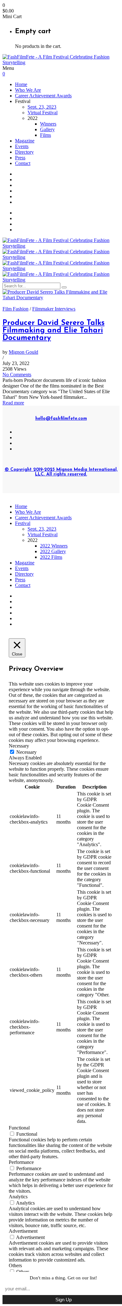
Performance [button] (21, 1162)
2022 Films (51, 557)
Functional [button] (19, 1127)
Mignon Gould (23, 352)
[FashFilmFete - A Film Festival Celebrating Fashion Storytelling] (61, 62)
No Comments (17, 374)
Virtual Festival (43, 112)
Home (21, 84)
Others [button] (15, 1265)
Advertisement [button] (23, 1231)
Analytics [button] (18, 1196)
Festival (22, 523)
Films (45, 135)
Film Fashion (15, 308)
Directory (24, 152)
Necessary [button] (19, 745)
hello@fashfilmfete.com (61, 418)
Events (21, 146)
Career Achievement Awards (43, 95)
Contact (22, 163)
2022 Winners (54, 545)
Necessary (26, 752)
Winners (48, 123)
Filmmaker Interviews (53, 308)
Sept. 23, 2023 (42, 107)
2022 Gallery (53, 551)
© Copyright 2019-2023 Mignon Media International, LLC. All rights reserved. (61, 472)
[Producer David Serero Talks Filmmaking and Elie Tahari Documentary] (61, 297)
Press (20, 157)
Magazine (24, 140)
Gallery (47, 129)
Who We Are (28, 90)
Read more (13, 402)
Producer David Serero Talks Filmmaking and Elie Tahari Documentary (53, 330)
